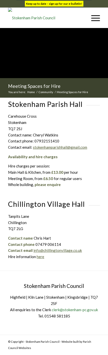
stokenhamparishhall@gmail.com (60, 147)
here (40, 256)
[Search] (81, 18)
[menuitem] (81, 18)
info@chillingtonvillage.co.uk (57, 250)
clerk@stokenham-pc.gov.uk (75, 309)
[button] (93, 18)
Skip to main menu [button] (54, 266)
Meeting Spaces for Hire (34, 86)
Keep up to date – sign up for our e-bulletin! (54, 3)
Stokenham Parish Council (43, 341)
